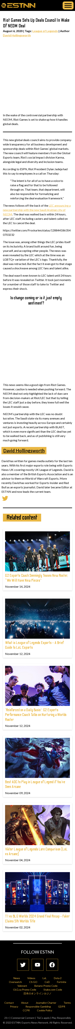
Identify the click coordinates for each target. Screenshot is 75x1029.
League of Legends (45, 31)
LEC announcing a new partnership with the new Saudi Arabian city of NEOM (37, 210)
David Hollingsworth (17, 35)
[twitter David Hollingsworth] (5, 498)
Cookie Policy (44, 1010)
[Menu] (68, 5)
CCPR (26, 1010)
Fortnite (61, 981)
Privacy (14, 1006)
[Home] (18, 5)
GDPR (61, 1006)
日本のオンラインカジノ (37, 993)
